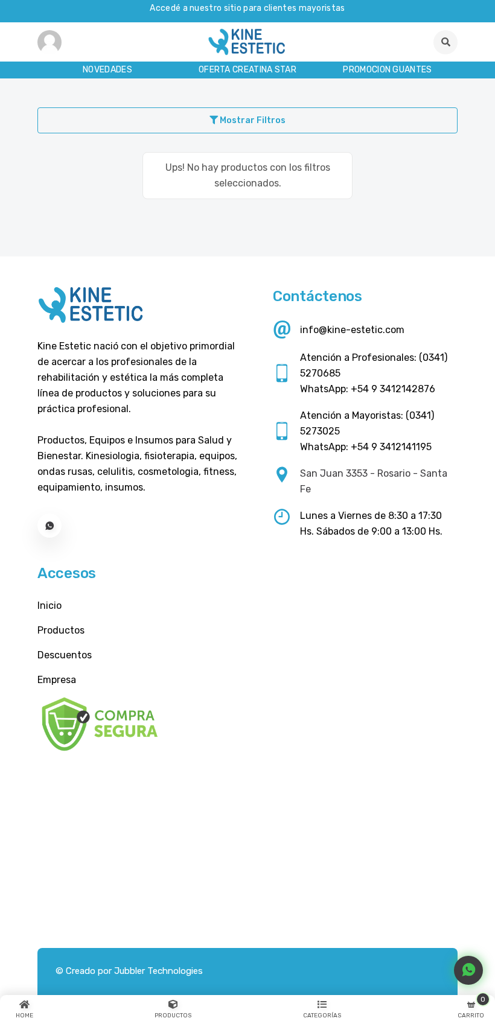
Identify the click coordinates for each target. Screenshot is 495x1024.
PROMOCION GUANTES (387, 70)
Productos (61, 630)
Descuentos (64, 655)
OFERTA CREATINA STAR (247, 70)
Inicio (49, 605)
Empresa (56, 679)
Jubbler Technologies (158, 970)
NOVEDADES (107, 70)
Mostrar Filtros (252, 120)
